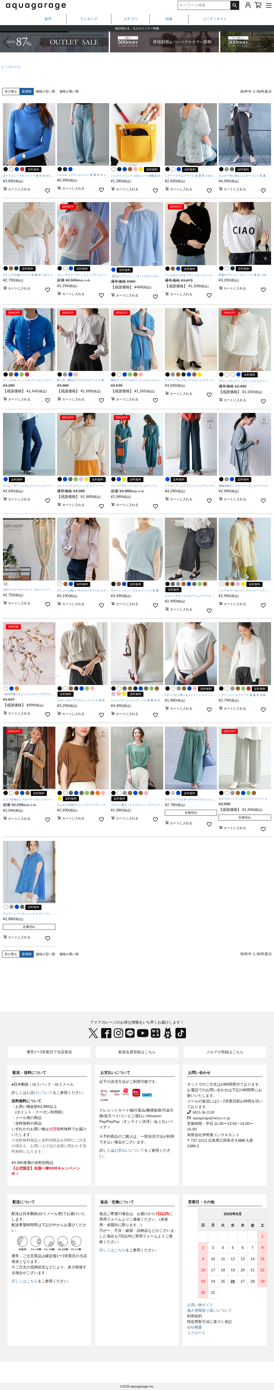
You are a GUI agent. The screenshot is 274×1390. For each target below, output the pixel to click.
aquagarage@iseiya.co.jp (210, 1118)
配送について (24, 1202)
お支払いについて (115, 1072)
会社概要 (194, 1327)
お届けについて (39, 1092)
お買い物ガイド (200, 1305)
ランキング (88, 19)
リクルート (196, 1333)
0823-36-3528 (202, 1112)
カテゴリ (131, 19)
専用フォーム (110, 1219)
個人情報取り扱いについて (209, 1310)
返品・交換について (117, 1202)
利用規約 (194, 1316)
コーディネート (215, 19)
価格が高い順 (69, 91)
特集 (169, 19)
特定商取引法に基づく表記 (209, 1321)
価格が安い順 (45, 91)
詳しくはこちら (25, 1281)
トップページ (11, 67)
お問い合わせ (199, 1072)
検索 (234, 5)
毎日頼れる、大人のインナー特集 (137, 28)
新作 (48, 19)
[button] (267, 42)
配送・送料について (29, 1072)
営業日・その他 (201, 1202)
